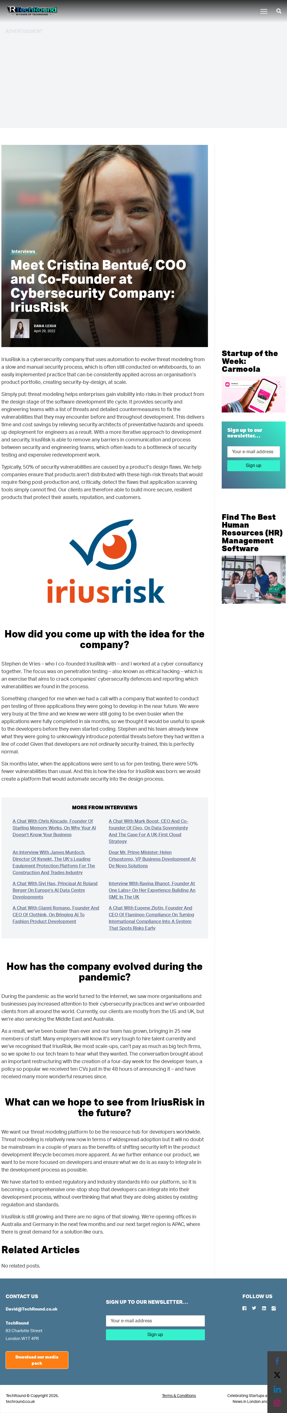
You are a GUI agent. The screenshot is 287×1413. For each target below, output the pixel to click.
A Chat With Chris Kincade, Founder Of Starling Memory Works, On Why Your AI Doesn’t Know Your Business (54, 828)
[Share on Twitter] (277, 1375)
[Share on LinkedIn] (277, 1389)
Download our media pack (36, 1360)
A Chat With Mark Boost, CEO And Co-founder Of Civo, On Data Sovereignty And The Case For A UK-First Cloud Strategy (148, 831)
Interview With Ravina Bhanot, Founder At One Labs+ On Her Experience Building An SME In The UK (152, 890)
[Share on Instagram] (277, 1403)
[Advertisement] (143, 78)
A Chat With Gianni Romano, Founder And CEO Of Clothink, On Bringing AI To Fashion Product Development (56, 915)
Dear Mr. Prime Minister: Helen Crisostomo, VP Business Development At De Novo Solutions (152, 859)
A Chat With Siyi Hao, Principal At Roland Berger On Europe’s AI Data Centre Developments (55, 890)
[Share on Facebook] (277, 1361)
